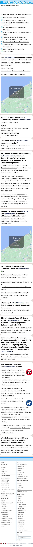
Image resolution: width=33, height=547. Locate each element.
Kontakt (19, 540)
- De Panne (20, 528)
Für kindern (4, 471)
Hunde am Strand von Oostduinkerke (13, 49)
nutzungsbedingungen (13, 543)
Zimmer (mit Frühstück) (7, 493)
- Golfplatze (20, 472)
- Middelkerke (21, 520)
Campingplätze (5, 484)
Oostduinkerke (9, 58)
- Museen (3, 504)
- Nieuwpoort (5, 488)
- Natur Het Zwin (22, 504)
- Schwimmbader (22, 464)
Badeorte (3, 467)
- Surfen (19, 474)
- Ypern (19, 500)
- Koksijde (20, 526)
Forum (19, 489)
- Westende (20, 522)
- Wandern (20, 468)
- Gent (19, 498)
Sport (19, 462)
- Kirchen (3, 508)
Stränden (3, 277)
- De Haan (20, 514)
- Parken (19, 485)
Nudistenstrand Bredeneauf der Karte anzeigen (17, 92)
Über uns (19, 535)
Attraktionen (4, 512)
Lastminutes (4, 495)
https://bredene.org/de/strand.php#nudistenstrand (15, 71)
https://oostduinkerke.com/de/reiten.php (12, 452)
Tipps (2, 469)
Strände (25, 211)
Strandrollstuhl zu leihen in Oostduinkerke (15, 39)
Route (19, 483)
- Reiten (19, 470)
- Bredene (20, 516)
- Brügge (19, 496)
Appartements (5, 478)
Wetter (3, 473)
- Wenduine (20, 512)
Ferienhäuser (5, 486)
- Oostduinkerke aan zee (8, 489)
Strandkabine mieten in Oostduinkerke (14, 20)
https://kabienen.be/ (7, 130)
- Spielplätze (4, 516)
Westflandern (21, 494)
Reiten (17, 445)
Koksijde (4, 412)
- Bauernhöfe (5, 514)
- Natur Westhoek (22, 530)
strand (12, 128)
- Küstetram (20, 487)
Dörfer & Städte (5, 524)
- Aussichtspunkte (6, 510)
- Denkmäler (4, 506)
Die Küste (20, 502)
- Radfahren (20, 466)
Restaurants (16, 188)
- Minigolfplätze (5, 520)
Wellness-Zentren (6, 522)
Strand (18, 295)
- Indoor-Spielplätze (6, 518)
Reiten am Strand (8, 51)
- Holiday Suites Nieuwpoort (5, 481)
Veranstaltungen (22, 478)
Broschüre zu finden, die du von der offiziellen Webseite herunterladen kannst (15, 430)
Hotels (3, 491)
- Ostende (20, 518)
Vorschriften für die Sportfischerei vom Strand (16, 42)
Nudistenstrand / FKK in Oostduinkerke (14, 17)
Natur (2, 526)
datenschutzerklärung (23, 543)
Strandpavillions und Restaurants (10, 183)
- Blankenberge (21, 510)
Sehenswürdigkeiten (7, 502)
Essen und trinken (22, 476)
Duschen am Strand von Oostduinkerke (14, 37)
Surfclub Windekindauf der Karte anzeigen (16, 241)
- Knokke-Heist (21, 506)
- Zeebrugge (20, 508)
